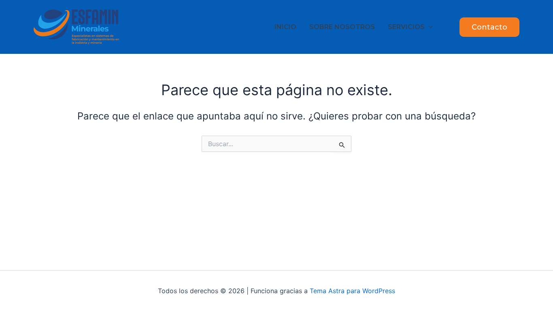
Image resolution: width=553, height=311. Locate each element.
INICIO (285, 27)
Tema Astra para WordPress (352, 291)
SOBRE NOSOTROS (342, 27)
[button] (429, 27)
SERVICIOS (406, 27)
